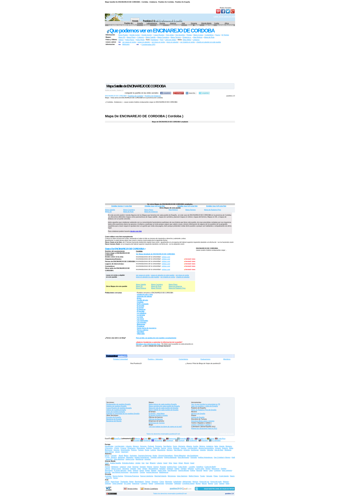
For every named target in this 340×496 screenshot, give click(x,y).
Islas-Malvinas (119, 459)
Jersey (117, 452)
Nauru (232, 476)
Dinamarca (131, 448)
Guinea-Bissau (183, 470)
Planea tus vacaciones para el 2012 (204, 428)
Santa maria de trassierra (146, 328)
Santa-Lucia (130, 459)
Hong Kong (115, 482)
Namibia (162, 469)
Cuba (192, 439)
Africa (227, 23)
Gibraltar (210, 450)
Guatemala (193, 440)
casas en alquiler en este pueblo (162, 275)
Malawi (153, 470)
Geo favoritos (180, 35)
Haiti (233, 457)
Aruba (155, 456)
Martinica (109, 459)
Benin (205, 470)
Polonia (134, 450)
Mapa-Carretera (163, 37)
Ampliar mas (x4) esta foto (216, 206)
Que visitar (170, 35)
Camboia (144, 483)
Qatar (107, 463)
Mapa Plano (131, 37)
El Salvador (216, 440)
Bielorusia (108, 450)
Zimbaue (170, 469)
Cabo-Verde (182, 467)
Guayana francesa (144, 456)
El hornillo (140, 311)
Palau (216, 476)
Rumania (158, 446)
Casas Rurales (159, 35)
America (173, 23)
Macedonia (161, 450)
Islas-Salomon (182, 476)
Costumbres (209, 35)
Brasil (121, 456)
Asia (183, 23)
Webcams (125, 44)
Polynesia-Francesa (131, 476)
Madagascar (163, 472)
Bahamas (121, 457)
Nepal (151, 483)
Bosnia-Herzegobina (206, 448)
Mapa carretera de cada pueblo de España (164, 406)
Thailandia (124, 482)
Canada (114, 456)
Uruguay (181, 440)
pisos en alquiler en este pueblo (147, 277)
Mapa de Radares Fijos (212, 210)
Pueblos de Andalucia (152, 96)
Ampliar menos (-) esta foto (121, 206)
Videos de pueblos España (116, 410)
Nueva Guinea (118, 476)
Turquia (141, 450)
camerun (123, 467)
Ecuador (137, 440)
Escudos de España (113, 417)
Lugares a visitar (175, 25)
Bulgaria (229, 446)
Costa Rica (221, 439)
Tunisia (142, 472)
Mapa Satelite (151, 37)
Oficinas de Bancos (156, 419)
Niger (130, 470)
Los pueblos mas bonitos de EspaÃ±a (122, 25)
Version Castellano (151, 489)
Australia (108, 476)
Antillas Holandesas (142, 457)
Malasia (226, 482)
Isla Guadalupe (192, 456)
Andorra (225, 448)
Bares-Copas (198, 35)
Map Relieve (197, 37)
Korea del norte (216, 482)
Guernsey (124, 452)
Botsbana (114, 467)
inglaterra (209, 446)
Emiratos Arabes (128, 463)
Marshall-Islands (160, 476)
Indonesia (135, 483)
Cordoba (139, 251)
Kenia (142, 470)
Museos (190, 25)
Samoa (221, 483)
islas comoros (227, 470)
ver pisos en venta (158, 42)
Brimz (139, 298)
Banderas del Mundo (114, 421)
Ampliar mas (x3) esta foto (187, 206)
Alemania (181, 446)
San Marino (167, 446)
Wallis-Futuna (194, 476)
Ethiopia (191, 469)
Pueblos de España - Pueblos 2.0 (114, 90)
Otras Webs (187, 40)
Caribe (216, 23)
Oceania (194, 23)
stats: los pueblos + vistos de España (204, 406)
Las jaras (140, 319)
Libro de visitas (170, 40)
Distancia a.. (187, 37)
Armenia (187, 450)
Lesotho (192, 467)
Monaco (136, 446)
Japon (107, 482)
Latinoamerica (152, 23)
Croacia (123, 448)
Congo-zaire (199, 469)
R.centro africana (120, 470)
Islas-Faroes (109, 452)
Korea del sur (204, 482)
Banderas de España (114, 419)
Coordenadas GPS (148, 44)
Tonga (115, 478)
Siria (170, 463)
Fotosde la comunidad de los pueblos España (122, 414)
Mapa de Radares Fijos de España (203, 410)
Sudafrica (199, 467)
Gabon (177, 469)
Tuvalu (202, 476)
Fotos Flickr (140, 40)
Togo (139, 469)
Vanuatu (209, 476)
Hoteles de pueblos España (116, 406)
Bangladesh (139, 482)
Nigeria (135, 470)
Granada (193, 457)
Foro (161, 40)
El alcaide (140, 306)
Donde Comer (135, 35)
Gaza (175, 463)
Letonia (153, 450)
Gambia (183, 469)
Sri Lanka (127, 483)
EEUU (107, 456)
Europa (162, 23)
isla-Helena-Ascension (120, 472)
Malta (231, 448)
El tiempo (146, 25)
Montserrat (139, 459)
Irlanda (221, 446)
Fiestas (189, 35)
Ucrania (218, 448)
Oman (180, 463)
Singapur (155, 482)
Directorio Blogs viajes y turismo (202, 421)
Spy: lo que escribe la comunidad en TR (205, 404)
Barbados (129, 457)
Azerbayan (195, 450)
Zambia (223, 469)
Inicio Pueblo (123, 35)
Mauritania (109, 470)
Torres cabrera (142, 330)
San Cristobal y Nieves (222, 457)
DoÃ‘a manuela (142, 304)
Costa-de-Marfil (210, 467)
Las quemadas (142, 321)
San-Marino (178, 450)
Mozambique (153, 469)
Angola (107, 467)
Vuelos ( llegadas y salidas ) (201, 425)
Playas (197, 25)
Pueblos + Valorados (155, 359)
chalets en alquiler (183, 277)
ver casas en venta (129, 42)
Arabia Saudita (115, 463)
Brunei (186, 463)
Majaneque (141, 324)
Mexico (137, 439)
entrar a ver (166, 257)
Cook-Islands (224, 476)
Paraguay (169, 440)
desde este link (136, 231)
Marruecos (215, 469)
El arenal (140, 308)
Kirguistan (169, 483)
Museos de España (198, 414)
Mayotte (108, 472)
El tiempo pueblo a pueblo (158, 415)
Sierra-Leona (116, 469)
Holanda (176, 448)
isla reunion (134, 472)
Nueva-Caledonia (146, 476)
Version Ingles (132, 489)
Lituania (129, 446)
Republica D (201, 439)
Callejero (159, 25)
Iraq (147, 463)
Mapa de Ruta (209, 37)
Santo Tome (162, 470)
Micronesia (172, 476)
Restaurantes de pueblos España (118, 404)
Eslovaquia (141, 448)
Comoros (217, 470)
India (227, 483)
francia (163, 448)
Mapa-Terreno (176, 37)
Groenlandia (125, 450)
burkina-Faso (172, 467)
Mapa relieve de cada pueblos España (163, 404)
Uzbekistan (177, 482)
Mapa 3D (121, 37)
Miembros (226, 359)
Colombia (154, 439)
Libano (159, 463)
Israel (165, 463)
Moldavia (228, 450)
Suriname (133, 456)
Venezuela (173, 439)
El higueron (141, 309)
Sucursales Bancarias (225, 25)
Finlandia (156, 448)
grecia (169, 448)
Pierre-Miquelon (180, 456)
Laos (216, 483)
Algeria (149, 467)
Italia (216, 446)
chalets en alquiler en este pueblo (208, 42)
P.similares (154, 40)
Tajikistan (177, 483)
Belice (126, 456)
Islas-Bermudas (183, 457)
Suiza (175, 446)
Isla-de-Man (219, 450)
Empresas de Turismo (157, 423)
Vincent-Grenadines (165, 456)
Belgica (202, 446)
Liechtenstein (119, 446)
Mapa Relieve (141, 288)
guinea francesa (152, 472)
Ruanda (163, 467)
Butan (131, 482)
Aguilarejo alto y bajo (145, 295)
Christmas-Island (188, 483)
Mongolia (168, 482)
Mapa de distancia (151, 212)
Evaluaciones (205, 359)
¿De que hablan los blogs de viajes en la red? (165, 427)
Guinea (156, 467)
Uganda (133, 469)
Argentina (183, 439)
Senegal (135, 467)
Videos (121, 40)
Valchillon (140, 332)
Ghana (207, 469)
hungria (183, 448)
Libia (211, 470)
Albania (189, 446)
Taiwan (147, 482)
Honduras (146, 440)
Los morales (141, 322)
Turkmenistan (159, 483)
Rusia (147, 450)
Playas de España (197, 417)
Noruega (143, 446)
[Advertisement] (170, 64)
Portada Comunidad (120, 359)
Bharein (153, 463)
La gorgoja (141, 315)
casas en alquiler (144, 42)
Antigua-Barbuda (170, 457)
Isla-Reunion (172, 470)
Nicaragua (158, 440)
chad (129, 467)
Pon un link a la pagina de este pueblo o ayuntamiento (156, 338)
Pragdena (140, 326)
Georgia (116, 450)
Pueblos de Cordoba (135, 96)
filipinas (195, 482)
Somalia (143, 467)
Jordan (137, 463)
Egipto (147, 470)
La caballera (141, 313)
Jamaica (114, 457)
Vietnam (108, 483)
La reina (140, 317)
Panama (205, 440)
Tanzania (125, 469)
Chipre (116, 448)
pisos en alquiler (172, 42)
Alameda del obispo (144, 296)
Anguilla (147, 459)
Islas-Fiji (109, 478)
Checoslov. (109, 448)
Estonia (149, 448)
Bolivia (211, 439)
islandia (203, 450)
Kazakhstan (109, 446)
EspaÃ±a (117, 439)
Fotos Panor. (129, 40)
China (162, 482)
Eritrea (192, 470)
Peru (163, 439)
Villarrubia (141, 334)
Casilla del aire (142, 300)
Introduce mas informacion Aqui (148, 344)
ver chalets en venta (187, 42)
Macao (204, 483)
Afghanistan (187, 482)
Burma (198, 483)
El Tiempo (225, 35)
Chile (145, 439)
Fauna (217, 35)
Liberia (107, 469)
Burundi (199, 470)
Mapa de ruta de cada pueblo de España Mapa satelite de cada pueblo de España (163, 409)
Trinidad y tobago (156, 457)
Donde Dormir (147, 35)
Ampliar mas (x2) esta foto (155, 206)
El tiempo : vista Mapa (157, 414)
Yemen (144, 469)
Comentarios (183, 359)
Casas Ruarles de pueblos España (119, 408)
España (140, 23)
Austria (195, 446)
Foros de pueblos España (115, 412)
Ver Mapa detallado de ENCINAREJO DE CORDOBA (155, 254)
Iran (143, 463)
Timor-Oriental (117, 483)
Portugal (151, 446)
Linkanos (196, 40)
